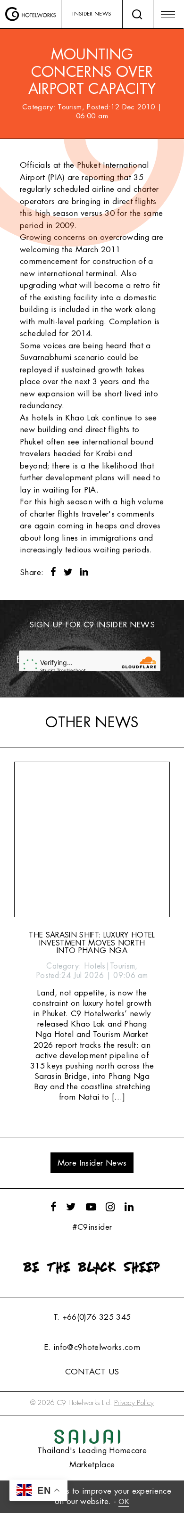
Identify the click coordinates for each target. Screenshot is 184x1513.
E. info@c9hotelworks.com (92, 1347)
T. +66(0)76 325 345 (92, 1317)
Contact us (92, 1372)
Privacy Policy (134, 1402)
